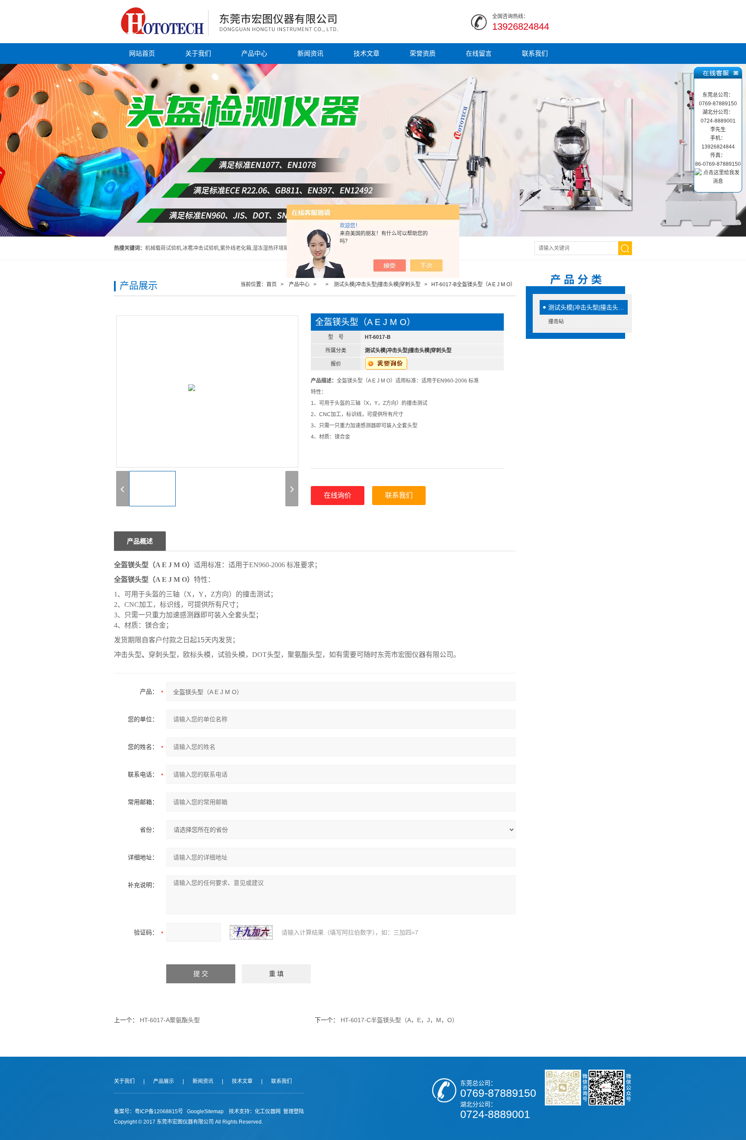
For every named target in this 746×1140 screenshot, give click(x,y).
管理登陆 (293, 1111)
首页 (271, 284)
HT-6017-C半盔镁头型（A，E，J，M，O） (399, 1020)
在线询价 (337, 495)
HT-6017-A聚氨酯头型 (170, 1020)
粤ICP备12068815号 (159, 1111)
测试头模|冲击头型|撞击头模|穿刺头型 (588, 307)
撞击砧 (556, 322)
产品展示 (163, 1081)
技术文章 (366, 53)
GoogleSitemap (205, 1111)
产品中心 (254, 53)
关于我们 (198, 53)
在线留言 (479, 53)
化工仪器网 (268, 1111)
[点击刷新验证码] (251, 932)
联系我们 (535, 53)
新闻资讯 (310, 53)
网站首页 (142, 53)
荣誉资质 (423, 53)
